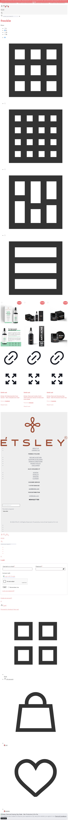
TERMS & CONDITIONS (35, 461)
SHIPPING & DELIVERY (35, 459)
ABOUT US (36, 448)
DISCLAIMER (36, 465)
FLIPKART (36, 478)
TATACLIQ (36, 474)
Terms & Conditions (60, 816)
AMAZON (35, 476)
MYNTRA (35, 472)
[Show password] (64, 569)
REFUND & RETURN (35, 457)
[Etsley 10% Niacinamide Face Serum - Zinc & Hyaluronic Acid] (11, 325)
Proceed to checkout (7, 609)
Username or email (9, 566)
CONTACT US (36, 450)
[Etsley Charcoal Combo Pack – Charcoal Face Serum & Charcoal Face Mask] (34, 325)
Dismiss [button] (34, 1)
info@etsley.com (34, 496)
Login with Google (9, 576)
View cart (16, 609)
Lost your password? (8, 591)
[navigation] (34, 605)
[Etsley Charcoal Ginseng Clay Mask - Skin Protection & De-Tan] (57, 325)
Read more (4, 405)
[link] (19, 16)
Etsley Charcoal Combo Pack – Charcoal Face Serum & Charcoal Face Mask (33, 397)
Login (4, 587)
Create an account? (6, 598)
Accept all (3, 818)
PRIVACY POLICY (35, 463)
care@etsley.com (34, 489)
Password (39, 566)
